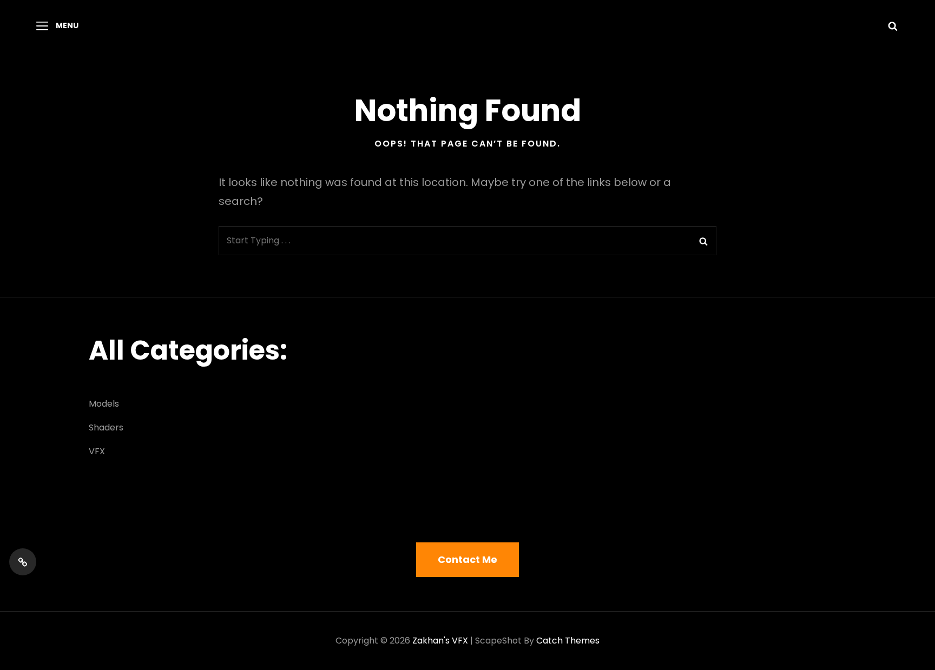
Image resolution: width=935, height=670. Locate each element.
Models (104, 403)
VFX (97, 451)
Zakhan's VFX (440, 640)
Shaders (106, 427)
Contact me (467, 559)
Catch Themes (568, 640)
